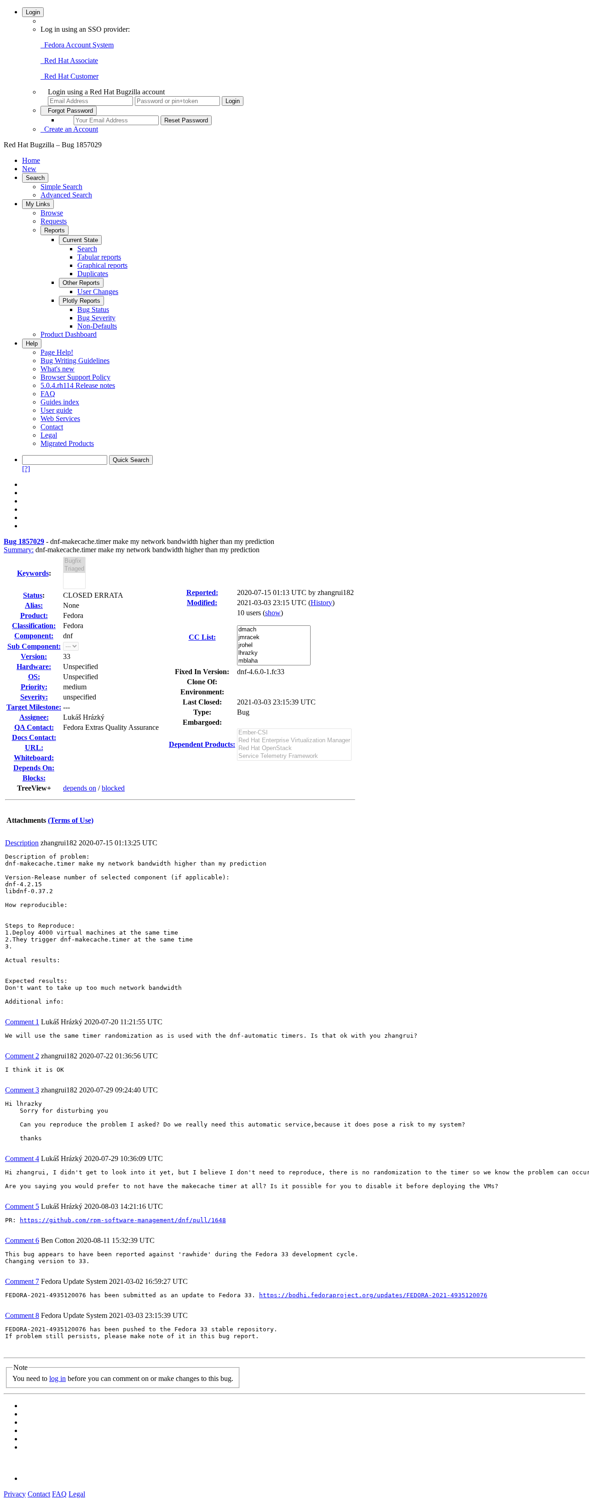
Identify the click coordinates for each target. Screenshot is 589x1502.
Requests (53, 221)
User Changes (97, 291)
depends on (79, 788)
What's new (57, 369)
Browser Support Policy (75, 377)
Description (22, 843)
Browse (51, 213)
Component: (33, 636)
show (273, 613)
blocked (113, 788)
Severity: (34, 697)
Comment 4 (22, 1158)
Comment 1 (22, 1022)
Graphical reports (102, 265)
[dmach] (273, 630)
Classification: (34, 626)
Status (32, 595)
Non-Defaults (97, 326)
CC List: (202, 637)
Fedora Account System (77, 45)
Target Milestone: (33, 707)
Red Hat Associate (69, 60)
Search (35, 177)
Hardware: (34, 666)
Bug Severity (96, 318)
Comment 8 (22, 1315)
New (29, 169)
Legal (48, 435)
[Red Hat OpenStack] (294, 748)
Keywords (33, 573)
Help (32, 343)
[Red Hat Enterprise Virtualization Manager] (294, 741)
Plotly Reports (81, 300)
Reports (54, 230)
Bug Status (93, 309)
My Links (38, 204)
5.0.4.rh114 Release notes (77, 385)
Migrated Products (67, 443)
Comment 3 (22, 1090)
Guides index (59, 402)
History (321, 603)
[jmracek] (273, 637)
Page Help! (56, 352)
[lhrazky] (273, 653)
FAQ (47, 394)
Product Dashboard (68, 334)
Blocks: (34, 778)
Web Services (60, 418)
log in (57, 1378)
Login (33, 12)
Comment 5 (22, 1206)
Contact (51, 427)
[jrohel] (273, 645)
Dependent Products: (202, 744)
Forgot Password (68, 110)
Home (31, 160)
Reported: (202, 592)
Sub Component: (34, 646)
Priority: (34, 687)
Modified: (202, 603)
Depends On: (33, 768)
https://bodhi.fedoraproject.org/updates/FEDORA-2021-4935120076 (373, 1295)
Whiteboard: (34, 758)
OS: (34, 677)
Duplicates (92, 273)
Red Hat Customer (69, 76)
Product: (34, 615)
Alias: (34, 605)
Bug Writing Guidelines (75, 360)
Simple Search (61, 187)
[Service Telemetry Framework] (294, 756)
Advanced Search (66, 195)
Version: (34, 656)
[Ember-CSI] (294, 733)
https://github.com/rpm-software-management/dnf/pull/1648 (123, 1220)
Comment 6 (22, 1240)
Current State (80, 240)
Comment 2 (22, 1056)
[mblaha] (273, 661)
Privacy (15, 1494)
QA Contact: (34, 727)
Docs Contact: (34, 737)
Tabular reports (99, 257)
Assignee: (34, 717)
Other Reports (81, 282)
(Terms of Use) (70, 820)
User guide (56, 410)
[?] (26, 469)
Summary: (19, 550)
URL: (34, 747)
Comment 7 (22, 1281)
